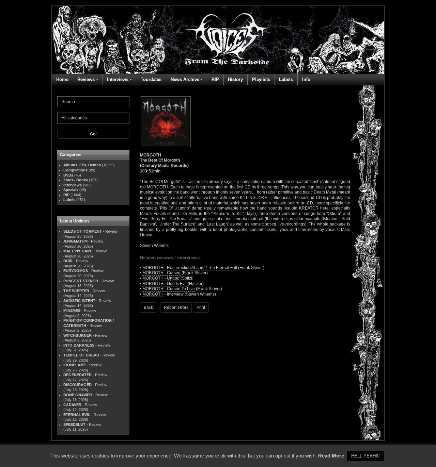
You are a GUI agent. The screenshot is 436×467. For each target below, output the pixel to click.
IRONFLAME (74, 365)
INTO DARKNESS (78, 345)
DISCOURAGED (77, 385)
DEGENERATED (77, 375)
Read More (331, 455)
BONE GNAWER (77, 395)
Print (201, 307)
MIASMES (71, 310)
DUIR (68, 261)
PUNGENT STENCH (80, 281)
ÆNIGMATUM (75, 241)
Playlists (261, 79)
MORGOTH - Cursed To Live (168, 288)
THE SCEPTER (76, 291)
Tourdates (151, 79)
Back (148, 307)
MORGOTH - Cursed (161, 272)
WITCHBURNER (77, 335)
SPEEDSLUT (74, 424)
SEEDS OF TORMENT (82, 231)
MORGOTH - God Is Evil (164, 283)
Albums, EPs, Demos (82, 165)
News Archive (185, 79)
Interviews (117, 79)
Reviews (86, 79)
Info (306, 79)
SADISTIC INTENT (79, 301)
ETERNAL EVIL (76, 415)
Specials (70, 190)
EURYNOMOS (75, 271)
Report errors (176, 307)
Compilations (75, 170)
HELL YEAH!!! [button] (365, 455)
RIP (215, 79)
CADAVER (72, 405)
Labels (286, 79)
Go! (93, 134)
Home (62, 79)
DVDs (68, 175)
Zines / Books (75, 180)
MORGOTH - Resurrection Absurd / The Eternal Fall (189, 267)
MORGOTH (153, 294)
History (235, 79)
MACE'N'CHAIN (77, 251)
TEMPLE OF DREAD (81, 355)
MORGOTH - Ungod (161, 278)
